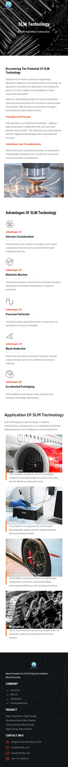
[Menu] (62, 5)
